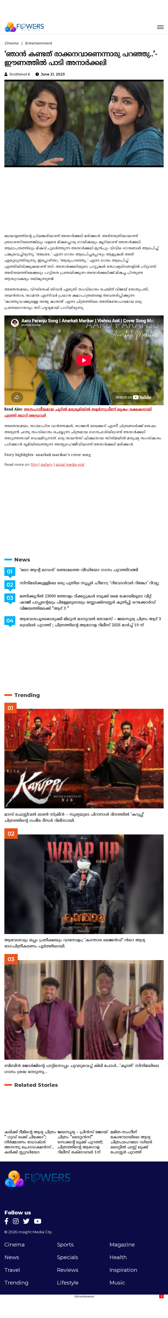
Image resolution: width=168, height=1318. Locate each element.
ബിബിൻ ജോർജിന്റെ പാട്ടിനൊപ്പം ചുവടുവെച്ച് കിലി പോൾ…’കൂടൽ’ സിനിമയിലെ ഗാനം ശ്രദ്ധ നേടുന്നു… (81, 1069)
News (22, 559)
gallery (46, 465)
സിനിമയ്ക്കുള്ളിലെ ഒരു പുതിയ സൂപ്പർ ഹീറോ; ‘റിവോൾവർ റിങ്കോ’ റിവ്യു (89, 583)
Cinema (11, 43)
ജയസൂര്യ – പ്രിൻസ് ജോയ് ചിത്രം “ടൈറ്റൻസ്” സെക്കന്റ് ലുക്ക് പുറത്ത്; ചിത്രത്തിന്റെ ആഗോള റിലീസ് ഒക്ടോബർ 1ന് (83, 1142)
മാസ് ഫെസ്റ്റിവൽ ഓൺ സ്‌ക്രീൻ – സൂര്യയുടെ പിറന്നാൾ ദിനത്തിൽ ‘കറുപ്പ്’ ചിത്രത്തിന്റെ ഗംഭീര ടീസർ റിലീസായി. (74, 817)
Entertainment (38, 43)
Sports (65, 1245)
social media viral (70, 465)
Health (118, 1257)
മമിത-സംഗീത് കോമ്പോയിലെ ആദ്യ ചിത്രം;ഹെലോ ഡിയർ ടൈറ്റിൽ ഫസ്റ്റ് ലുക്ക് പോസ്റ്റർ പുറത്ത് (131, 1142)
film (34, 465)
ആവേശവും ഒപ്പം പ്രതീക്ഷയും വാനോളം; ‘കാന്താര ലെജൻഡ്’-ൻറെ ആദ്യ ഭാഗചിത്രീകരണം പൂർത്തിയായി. (74, 943)
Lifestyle (68, 1283)
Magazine (122, 1245)
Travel (12, 1270)
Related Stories (36, 1085)
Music (117, 1283)
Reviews (67, 1270)
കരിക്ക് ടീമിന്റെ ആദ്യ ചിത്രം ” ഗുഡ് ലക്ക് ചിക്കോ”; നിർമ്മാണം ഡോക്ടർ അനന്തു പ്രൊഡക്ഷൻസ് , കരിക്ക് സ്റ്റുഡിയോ (30, 1142)
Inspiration (123, 1270)
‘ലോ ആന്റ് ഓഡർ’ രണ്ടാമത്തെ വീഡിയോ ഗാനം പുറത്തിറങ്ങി (79, 570)
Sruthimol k (19, 74)
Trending (27, 695)
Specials (67, 1257)
